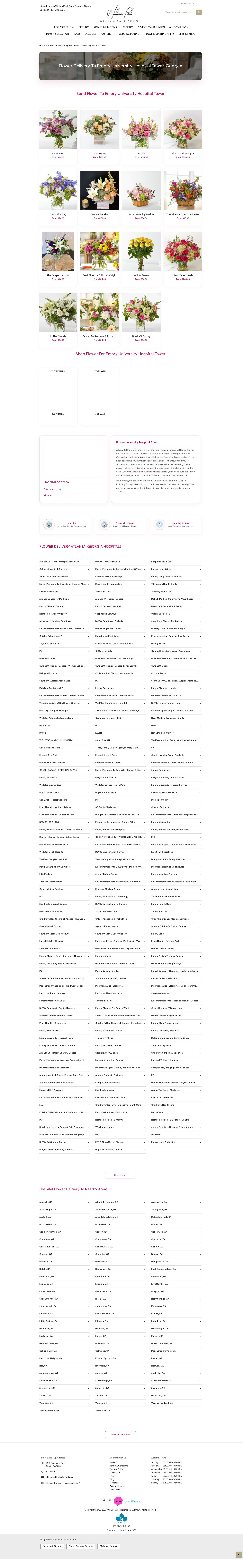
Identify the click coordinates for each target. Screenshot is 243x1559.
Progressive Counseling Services (56, 1149)
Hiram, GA (100, 1298)
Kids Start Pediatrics (162, 852)
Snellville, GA (158, 1373)
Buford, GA (157, 1224)
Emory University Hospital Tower (56, 1038)
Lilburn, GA (156, 1313)
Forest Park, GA (47, 1291)
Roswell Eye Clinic (48, 755)
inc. (97, 1134)
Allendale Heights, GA (106, 1202)
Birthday (84, 27)
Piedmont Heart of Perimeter (54, 1067)
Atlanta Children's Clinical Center (168, 926)
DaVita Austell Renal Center (54, 844)
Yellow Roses (141, 275)
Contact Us (115, 1472)
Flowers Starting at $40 (159, 33)
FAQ (112, 1476)
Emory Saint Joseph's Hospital (111, 1112)
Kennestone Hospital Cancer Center (114, 695)
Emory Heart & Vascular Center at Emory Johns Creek (64, 829)
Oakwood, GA (102, 1351)
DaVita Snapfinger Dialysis (109, 621)
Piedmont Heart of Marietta (166, 695)
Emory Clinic (157, 933)
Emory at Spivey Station (164, 874)
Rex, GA (43, 1365)
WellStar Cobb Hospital (51, 852)
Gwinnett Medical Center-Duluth (56, 814)
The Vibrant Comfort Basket (183, 214)
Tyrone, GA (101, 1395)
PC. (153, 1075)
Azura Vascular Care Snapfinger (55, 621)
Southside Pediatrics (106, 911)
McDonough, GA (159, 1328)
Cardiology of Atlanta (106, 1052)
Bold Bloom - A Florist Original (100, 275)
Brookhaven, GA (47, 1224)
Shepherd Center (160, 993)
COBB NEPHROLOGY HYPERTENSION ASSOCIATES (120, 837)
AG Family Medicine (105, 807)
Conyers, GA (45, 1254)
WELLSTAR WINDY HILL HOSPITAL (56, 740)
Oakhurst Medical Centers (53, 569)
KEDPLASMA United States (109, 1142)
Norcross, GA (102, 1343)
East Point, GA (102, 1276)
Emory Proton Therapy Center (167, 956)
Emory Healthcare (48, 1030)
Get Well (99, 414)
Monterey (100, 153)
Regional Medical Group (108, 889)
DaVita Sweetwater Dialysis (109, 852)
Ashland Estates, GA (105, 1209)
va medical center (48, 591)
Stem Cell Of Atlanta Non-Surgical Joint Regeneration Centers (176, 680)
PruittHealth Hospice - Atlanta (55, 807)
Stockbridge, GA (103, 1380)
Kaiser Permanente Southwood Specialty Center (176, 881)
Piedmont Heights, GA (50, 1358)
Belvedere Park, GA (161, 1217)
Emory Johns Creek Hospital (110, 829)
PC (40, 651)
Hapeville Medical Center (108, 1149)
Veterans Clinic (103, 591)
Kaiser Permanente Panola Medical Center (61, 695)
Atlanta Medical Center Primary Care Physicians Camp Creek (64, 1075)
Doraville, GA (102, 1261)
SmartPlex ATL (102, 740)
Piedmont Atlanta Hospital (109, 985)
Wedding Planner (129, 33)
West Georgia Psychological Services (114, 859)
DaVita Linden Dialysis (163, 948)
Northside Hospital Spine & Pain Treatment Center (64, 1127)
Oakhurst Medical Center (164, 792)
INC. (153, 837)
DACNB (43, 732)
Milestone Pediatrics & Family (167, 606)
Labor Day (127, 27)
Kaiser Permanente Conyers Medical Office (118, 569)
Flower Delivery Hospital (60, 45)
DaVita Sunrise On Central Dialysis (57, 1008)
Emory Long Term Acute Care (166, 576)
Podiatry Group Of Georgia (53, 710)
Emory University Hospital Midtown (57, 963)
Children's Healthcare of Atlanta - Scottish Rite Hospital (64, 1112)
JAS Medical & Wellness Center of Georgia (117, 710)
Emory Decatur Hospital (108, 606)
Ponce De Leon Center (107, 971)
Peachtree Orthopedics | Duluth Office (115, 822)
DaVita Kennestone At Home (166, 703)
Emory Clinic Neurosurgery (165, 1023)
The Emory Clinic (104, 1038)
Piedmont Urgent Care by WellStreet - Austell (175, 844)
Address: (49, 489)
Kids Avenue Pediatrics (163, 1142)
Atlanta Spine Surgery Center (110, 978)
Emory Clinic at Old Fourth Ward (112, 1008)
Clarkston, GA (158, 1239)
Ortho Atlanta (158, 673)
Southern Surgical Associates (54, 680)
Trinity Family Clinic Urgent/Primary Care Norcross (120, 747)
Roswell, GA (157, 1365)
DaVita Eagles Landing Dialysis (111, 904)
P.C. (97, 680)
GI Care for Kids (103, 651)
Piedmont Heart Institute (108, 993)
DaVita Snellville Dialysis (52, 762)
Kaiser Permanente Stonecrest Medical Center (64, 628)
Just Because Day (64, 27)
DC (96, 725)
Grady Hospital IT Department (167, 1008)
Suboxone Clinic (159, 911)
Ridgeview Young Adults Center (167, 777)
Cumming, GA (102, 1254)
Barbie (141, 153)
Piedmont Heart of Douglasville (167, 866)
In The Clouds (58, 336)
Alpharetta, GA (159, 1202)
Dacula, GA (157, 1254)
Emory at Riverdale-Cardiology (111, 896)
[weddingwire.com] (132, 1501)
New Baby (58, 414)
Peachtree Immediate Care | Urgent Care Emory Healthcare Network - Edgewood (120, 948)
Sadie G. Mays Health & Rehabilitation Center (119, 1015)
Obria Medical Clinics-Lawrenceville (114, 673)
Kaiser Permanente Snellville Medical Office (118, 770)
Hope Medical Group (106, 792)
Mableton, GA (46, 1328)
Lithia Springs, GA (48, 1321)
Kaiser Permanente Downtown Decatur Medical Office (64, 584)
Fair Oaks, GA (46, 1284)
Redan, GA (156, 1358)
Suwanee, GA (158, 1388)
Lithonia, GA (101, 1321)
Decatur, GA (45, 1261)
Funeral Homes (117, 1486)
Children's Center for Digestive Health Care (118, 1105)
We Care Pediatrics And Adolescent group (61, 1134)
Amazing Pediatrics (161, 591)
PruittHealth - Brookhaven (53, 1023)
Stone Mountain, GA (161, 1380)
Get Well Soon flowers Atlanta (131, 457)
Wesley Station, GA (49, 1410)
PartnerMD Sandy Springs (164, 1060)
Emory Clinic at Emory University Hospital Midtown (64, 956)
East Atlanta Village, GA (163, 1269)
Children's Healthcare (162, 1105)
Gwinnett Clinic (47, 658)
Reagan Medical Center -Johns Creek (59, 837)
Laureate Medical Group (164, 978)
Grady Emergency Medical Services (170, 919)
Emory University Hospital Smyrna (169, 785)
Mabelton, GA (158, 1321)
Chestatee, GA (103, 1239)
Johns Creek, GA (48, 1306)
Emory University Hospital (165, 1030)
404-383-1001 (58, 10)
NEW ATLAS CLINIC (49, 822)
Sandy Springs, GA (48, 1373)
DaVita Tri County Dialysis (53, 1142)
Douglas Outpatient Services (54, 866)
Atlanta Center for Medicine (54, 599)
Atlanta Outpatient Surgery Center (57, 1052)
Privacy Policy (116, 1469)
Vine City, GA (46, 1403)
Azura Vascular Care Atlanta (53, 576)
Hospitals (114, 1482)
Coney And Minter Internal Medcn (57, 1045)
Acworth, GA (45, 1202)
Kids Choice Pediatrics (107, 636)
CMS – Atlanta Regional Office (111, 919)
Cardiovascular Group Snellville (167, 755)
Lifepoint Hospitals (161, 561)
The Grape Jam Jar (58, 275)
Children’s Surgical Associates (167, 1052)
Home (42, 45)
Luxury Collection (57, 33)
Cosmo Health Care (49, 747)
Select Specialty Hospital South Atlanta (172, 1127)
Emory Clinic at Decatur (51, 606)
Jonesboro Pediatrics (50, 881)
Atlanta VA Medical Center (109, 599)
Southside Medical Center (53, 904)
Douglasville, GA (159, 1261)
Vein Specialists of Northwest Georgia (59, 703)
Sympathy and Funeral (151, 27)
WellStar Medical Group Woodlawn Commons (175, 740)
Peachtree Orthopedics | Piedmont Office (61, 985)
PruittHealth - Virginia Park (165, 941)
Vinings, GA (101, 1403)
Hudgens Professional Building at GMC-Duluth (119, 814)
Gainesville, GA (103, 1291)
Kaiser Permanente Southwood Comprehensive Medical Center (120, 881)
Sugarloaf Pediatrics (50, 643)
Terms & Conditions (119, 1466)
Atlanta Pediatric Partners (109, 1075)
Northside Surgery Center (53, 613)
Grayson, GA (157, 1291)
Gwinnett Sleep (159, 666)
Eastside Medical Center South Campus (172, 762)
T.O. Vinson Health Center (164, 584)
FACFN (98, 732)
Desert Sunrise (100, 214)
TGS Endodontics (104, 1127)
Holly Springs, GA (160, 1298)
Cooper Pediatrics (161, 807)
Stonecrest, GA (47, 1388)
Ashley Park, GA (159, 1209)
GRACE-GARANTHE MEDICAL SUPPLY (58, 770)
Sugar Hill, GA (102, 1388)
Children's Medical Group (108, 576)
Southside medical (105, 1090)
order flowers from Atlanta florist (150, 471)
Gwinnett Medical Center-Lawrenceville (116, 666)
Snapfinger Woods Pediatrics (166, 621)
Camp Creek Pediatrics (107, 1082)
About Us (114, 1462)
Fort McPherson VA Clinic (52, 1000)
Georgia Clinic (158, 643)
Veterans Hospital (160, 613)
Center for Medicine (162, 1097)
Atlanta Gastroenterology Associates (59, 561)
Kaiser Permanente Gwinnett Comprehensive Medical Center (176, 814)
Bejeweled (58, 153)
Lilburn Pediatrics (104, 688)
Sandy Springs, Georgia (81, 1546)
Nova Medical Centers (163, 732)
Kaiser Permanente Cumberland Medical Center (64, 1097)
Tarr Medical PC (103, 1000)
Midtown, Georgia (109, 1546)
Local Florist (115, 1489)
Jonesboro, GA (103, 1306)
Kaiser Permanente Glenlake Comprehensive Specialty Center (64, 1060)
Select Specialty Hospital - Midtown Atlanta (174, 971)
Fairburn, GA (101, 1284)
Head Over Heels (183, 275)
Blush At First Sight (183, 153)
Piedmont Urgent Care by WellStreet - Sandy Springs (120, 1067)
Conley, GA (157, 1246)
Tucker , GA (45, 1395)
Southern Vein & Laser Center (111, 933)
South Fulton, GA (48, 1380)
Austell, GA (45, 1217)
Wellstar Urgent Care (50, 785)
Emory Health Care (161, 904)
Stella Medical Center (106, 874)
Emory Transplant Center (108, 1030)
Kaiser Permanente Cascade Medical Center (174, 1000)
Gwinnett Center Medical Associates (170, 651)
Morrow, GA (157, 1336)
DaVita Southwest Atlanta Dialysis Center (173, 1082)
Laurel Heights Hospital (51, 941)
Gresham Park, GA (48, 1298)
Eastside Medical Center (108, 762)
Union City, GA (158, 1395)
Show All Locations (120, 1434)
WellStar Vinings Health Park (110, 785)
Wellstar (155, 1134)
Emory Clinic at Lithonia (163, 688)
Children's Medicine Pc (51, 636)
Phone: (47, 495)
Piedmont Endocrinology (52, 993)
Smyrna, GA (101, 1373)
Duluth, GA (44, 1269)
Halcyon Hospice (48, 673)
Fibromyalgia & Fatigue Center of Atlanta (172, 710)
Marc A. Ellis (45, 725)
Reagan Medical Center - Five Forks (170, 636)
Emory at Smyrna (48, 777)
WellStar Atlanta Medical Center (56, 1015)
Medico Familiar (159, 799)
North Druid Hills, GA (162, 1343)
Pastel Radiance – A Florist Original (100, 336)
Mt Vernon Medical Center (109, 1060)
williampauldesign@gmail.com (59, 1477)
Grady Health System (50, 926)
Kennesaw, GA (158, 1306)
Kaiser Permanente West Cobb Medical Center (120, 844)
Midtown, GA (46, 1336)
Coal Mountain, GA (49, 1246)
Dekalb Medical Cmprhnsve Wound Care (172, 599)
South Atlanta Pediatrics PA (165, 896)
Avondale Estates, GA (106, 1217)
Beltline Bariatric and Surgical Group (170, 1038)
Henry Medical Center (51, 911)
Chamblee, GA (46, 1239)
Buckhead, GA (102, 1224)
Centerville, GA (159, 1231)
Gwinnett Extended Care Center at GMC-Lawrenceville (176, 658)
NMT (153, 725)
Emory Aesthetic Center (108, 1045)
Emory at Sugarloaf (161, 822)
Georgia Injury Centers (51, 889)
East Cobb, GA (46, 1276)
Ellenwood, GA (158, 1276)
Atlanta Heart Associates (164, 889)
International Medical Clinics (110, 1097)
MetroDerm (157, 1112)
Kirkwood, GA (46, 1313)
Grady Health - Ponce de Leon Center (115, 963)
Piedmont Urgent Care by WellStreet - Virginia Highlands (120, 941)
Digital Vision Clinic (49, 792)
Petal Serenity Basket (141, 214)
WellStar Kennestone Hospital (111, 703)
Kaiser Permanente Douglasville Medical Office (120, 866)
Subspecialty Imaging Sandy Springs (170, 1067)
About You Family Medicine (165, 1090)
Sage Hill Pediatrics (49, 948)
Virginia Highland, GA (162, 1403)
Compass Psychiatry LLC (108, 718)
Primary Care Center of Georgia (168, 628)
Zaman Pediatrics (160, 770)
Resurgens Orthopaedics (108, 584)
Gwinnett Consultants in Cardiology (114, 658)
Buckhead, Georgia (52, 1546)
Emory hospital (103, 956)
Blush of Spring (141, 336)
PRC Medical (45, 874)
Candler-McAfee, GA (50, 1231)
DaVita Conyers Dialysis (107, 561)
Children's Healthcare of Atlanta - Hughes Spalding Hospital (64, 919)
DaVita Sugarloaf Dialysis (108, 628)
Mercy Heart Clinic (161, 569)
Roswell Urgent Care (106, 755)
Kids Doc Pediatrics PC (51, 688)
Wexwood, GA (102, 1410)
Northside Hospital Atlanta (109, 1119)
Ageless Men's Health (106, 926)
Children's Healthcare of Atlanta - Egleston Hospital (120, 1023)
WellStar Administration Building (56, 718)
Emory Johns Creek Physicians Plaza (170, 829)
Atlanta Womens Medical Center (56, 1082)
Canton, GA (101, 1231)
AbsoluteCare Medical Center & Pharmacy (61, 978)
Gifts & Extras (186, 33)
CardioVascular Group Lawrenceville (114, 643)
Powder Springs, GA (105, 1358)
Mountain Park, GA (48, 1343)
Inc (96, 799)
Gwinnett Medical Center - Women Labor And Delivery (64, 666)
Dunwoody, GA (103, 1269)
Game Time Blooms (105, 27)
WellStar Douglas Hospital (53, 859)
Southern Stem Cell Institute (54, 933)
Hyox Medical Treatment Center (168, 718)
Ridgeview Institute (105, 777)
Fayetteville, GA (159, 1284)
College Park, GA (104, 1246)
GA (152, 747)
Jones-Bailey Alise (161, 1045)
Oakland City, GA (48, 1351)
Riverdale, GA (102, 1365)
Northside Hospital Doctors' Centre (170, 1119)
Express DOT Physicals (51, 1090)
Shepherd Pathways (105, 613)
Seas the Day (58, 214)
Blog (112, 1479)
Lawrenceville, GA (104, 1313)
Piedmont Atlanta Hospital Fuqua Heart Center (176, 985)
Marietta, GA (102, 1328)
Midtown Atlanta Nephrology (166, 963)
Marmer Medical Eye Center (166, 1015)
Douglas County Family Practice (168, 859)
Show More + (120, 1175)
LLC (41, 1105)
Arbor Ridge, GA (47, 1209)
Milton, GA (100, 1336)
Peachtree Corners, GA (163, 1351)
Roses (77, 33)
